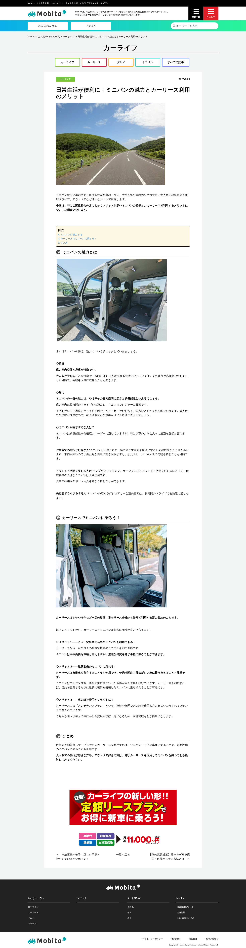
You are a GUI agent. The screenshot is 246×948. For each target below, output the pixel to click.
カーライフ (67, 62)
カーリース (94, 62)
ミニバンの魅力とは (71, 234)
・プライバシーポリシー (151, 939)
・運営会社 (192, 939)
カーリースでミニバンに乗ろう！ (79, 238)
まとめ (64, 242)
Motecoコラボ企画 (185, 918)
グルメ (121, 62)
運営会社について (185, 907)
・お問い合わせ (211, 939)
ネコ (129, 918)
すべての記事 (176, 62)
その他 (130, 907)
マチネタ (91, 25)
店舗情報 (181, 912)
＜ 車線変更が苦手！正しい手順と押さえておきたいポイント (78, 856)
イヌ (129, 912)
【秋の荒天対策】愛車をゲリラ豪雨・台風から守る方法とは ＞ (169, 856)
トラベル (147, 62)
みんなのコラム (47, 25)
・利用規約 (175, 939)
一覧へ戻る (123, 854)
